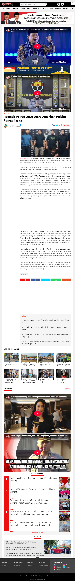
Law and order (37, 8)
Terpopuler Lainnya (37, 532)
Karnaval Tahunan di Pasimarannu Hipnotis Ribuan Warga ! (32, 490)
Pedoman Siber (51, 576)
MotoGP (4, 565)
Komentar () (67, 125)
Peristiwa (58, 8)
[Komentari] (66, 280)
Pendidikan (30, 562)
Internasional (18, 562)
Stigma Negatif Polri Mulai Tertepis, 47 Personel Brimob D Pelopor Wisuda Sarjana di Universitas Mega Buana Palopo (26, 554)
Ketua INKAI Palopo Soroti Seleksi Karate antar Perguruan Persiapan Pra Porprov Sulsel (21, 548)
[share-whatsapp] (60, 125)
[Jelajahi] (73, 3)
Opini (51, 8)
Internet (65, 8)
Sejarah (29, 565)
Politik (45, 8)
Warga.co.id (42, 576)
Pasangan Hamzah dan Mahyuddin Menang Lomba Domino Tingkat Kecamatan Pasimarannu (32, 501)
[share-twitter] (57, 125)
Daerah (23, 8)
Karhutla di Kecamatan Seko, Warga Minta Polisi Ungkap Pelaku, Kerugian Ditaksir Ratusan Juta (31, 523)
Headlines (16, 8)
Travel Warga (43, 565)
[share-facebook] (53, 125)
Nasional (4, 562)
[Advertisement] (11, 156)
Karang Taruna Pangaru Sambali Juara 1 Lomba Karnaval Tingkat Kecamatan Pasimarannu (31, 512)
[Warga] (58, 4)
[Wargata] (62, 4)
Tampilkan (67, 388)
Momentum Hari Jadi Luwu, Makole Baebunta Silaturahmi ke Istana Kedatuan (21, 543)
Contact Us (29, 576)
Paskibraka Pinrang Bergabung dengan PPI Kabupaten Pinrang (33, 479)
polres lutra (9, 113)
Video (28, 8)
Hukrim (8, 8)
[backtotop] (37, 559)
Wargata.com (24, 158)
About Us (22, 576)
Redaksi (35, 576)
